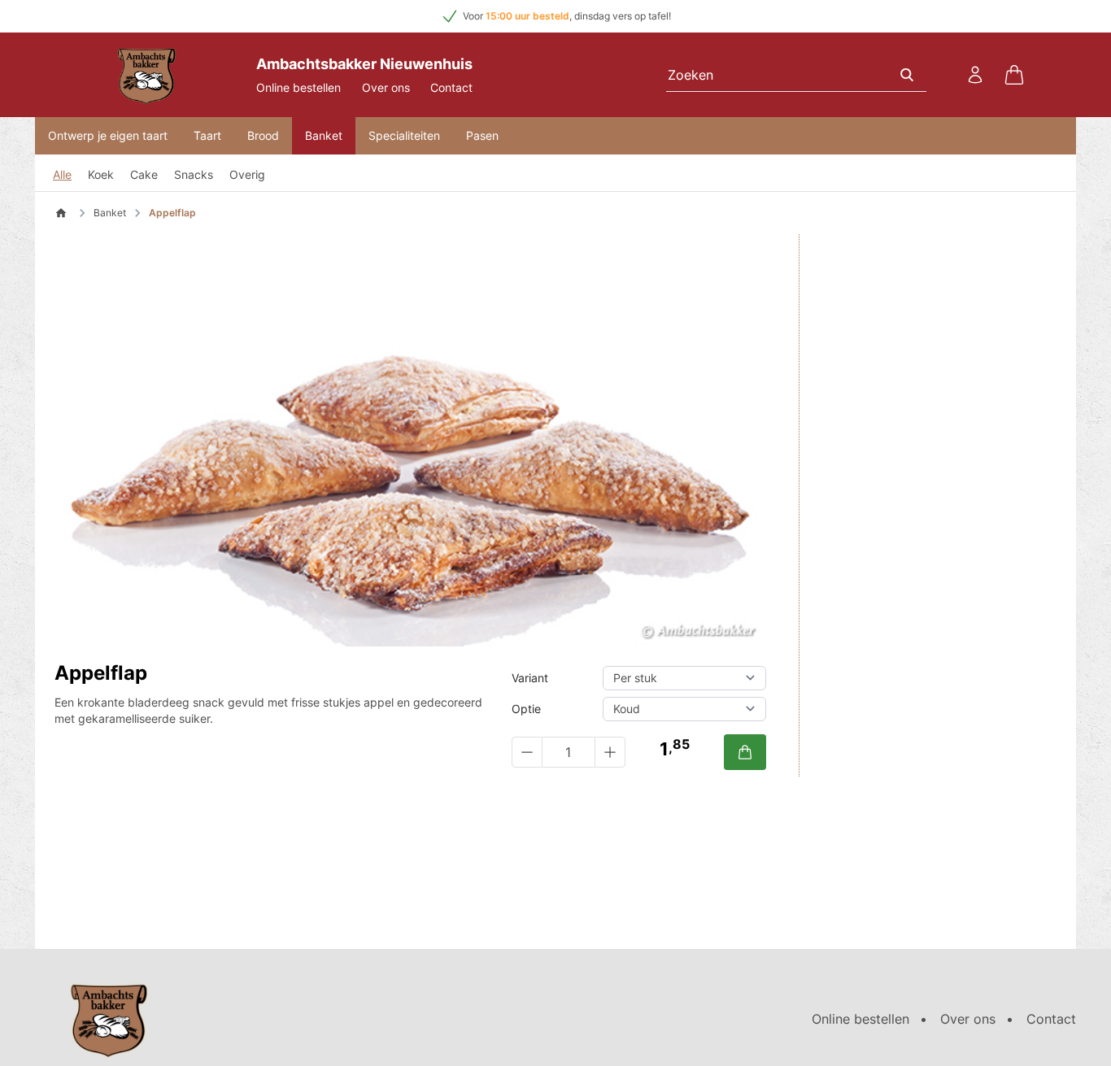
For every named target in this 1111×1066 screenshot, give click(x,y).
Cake (144, 174)
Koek (101, 174)
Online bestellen (298, 87)
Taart (207, 135)
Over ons (386, 87)
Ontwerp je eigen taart (108, 135)
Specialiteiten (404, 135)
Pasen (482, 135)
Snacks (193, 174)
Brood (263, 135)
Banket (323, 135)
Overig (247, 174)
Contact (451, 87)
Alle (62, 174)
